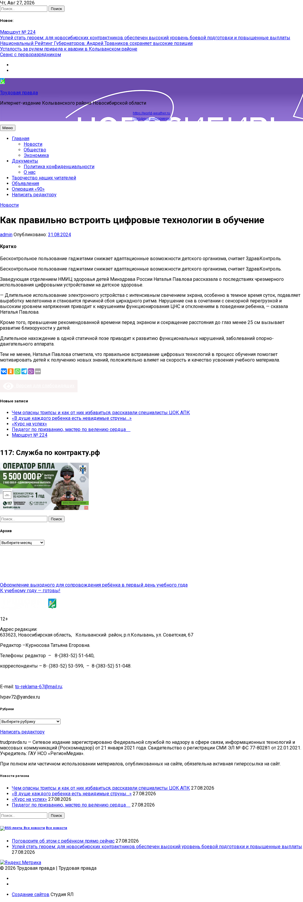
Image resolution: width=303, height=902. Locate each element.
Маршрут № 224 (18, 32)
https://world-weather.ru (151, 113)
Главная (20, 138)
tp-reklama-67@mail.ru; (39, 686)
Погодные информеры (152, 118)
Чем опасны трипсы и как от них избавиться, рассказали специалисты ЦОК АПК (101, 412)
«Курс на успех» (29, 424)
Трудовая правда (19, 92)
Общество (35, 150)
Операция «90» (28, 189)
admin (6, 234)
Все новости (56, 828)
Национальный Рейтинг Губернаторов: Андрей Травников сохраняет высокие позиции (96, 43)
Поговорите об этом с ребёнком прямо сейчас (63, 841)
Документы (25, 161)
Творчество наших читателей (44, 178)
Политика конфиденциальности (59, 166)
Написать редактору (34, 194)
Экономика (36, 155)
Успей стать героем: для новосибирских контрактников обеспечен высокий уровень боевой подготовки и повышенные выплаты (145, 38)
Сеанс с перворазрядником (30, 54)
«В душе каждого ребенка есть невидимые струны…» (72, 418)
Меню (7, 128)
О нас (30, 172)
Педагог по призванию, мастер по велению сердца (71, 429)
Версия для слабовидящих (44, 385)
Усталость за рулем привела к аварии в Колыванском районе (68, 49)
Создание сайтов (30, 894)
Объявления (25, 183)
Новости (33, 144)
